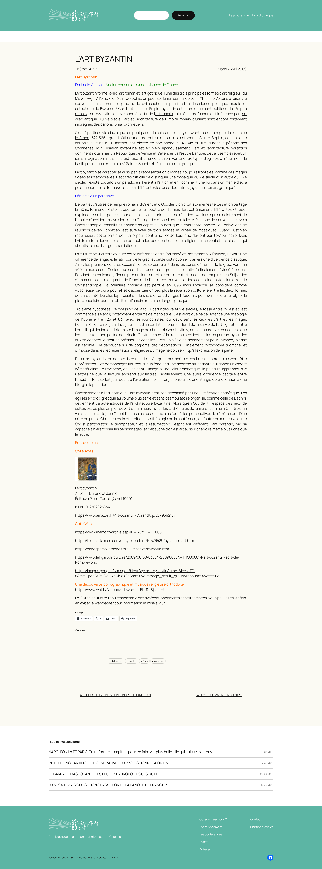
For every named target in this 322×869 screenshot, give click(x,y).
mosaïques (158, 661)
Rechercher (183, 15)
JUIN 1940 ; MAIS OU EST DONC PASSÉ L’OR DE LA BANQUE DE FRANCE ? (108, 785)
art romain (164, 113)
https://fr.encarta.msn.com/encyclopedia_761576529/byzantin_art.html (135, 540)
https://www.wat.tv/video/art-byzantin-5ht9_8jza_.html (121, 589)
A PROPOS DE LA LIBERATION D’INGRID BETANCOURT (115, 695)
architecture (115, 661)
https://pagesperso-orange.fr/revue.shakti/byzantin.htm (122, 548)
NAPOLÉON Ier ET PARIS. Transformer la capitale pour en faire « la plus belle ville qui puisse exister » (130, 752)
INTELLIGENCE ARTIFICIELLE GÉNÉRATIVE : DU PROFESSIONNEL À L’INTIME (110, 763)
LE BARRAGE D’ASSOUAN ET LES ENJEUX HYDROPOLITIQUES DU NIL (104, 774)
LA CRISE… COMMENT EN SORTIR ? (219, 695)
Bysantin (131, 661)
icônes (144, 661)
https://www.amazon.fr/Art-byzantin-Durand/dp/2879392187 (125, 515)
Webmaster (104, 603)
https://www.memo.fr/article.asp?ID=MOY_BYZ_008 (118, 532)
